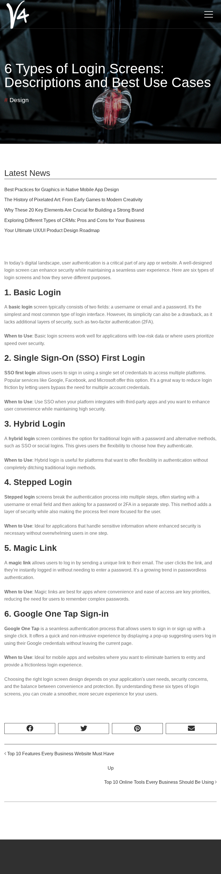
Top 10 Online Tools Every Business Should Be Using (159, 782)
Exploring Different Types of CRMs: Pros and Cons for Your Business (74, 220)
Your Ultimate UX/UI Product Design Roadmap (52, 230)
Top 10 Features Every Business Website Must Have (60, 753)
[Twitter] (83, 728)
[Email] (191, 728)
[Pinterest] (137, 728)
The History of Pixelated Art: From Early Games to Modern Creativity (73, 199)
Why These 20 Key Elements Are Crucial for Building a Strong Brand (74, 210)
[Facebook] (29, 728)
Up (111, 768)
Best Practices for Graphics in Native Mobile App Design (61, 189)
